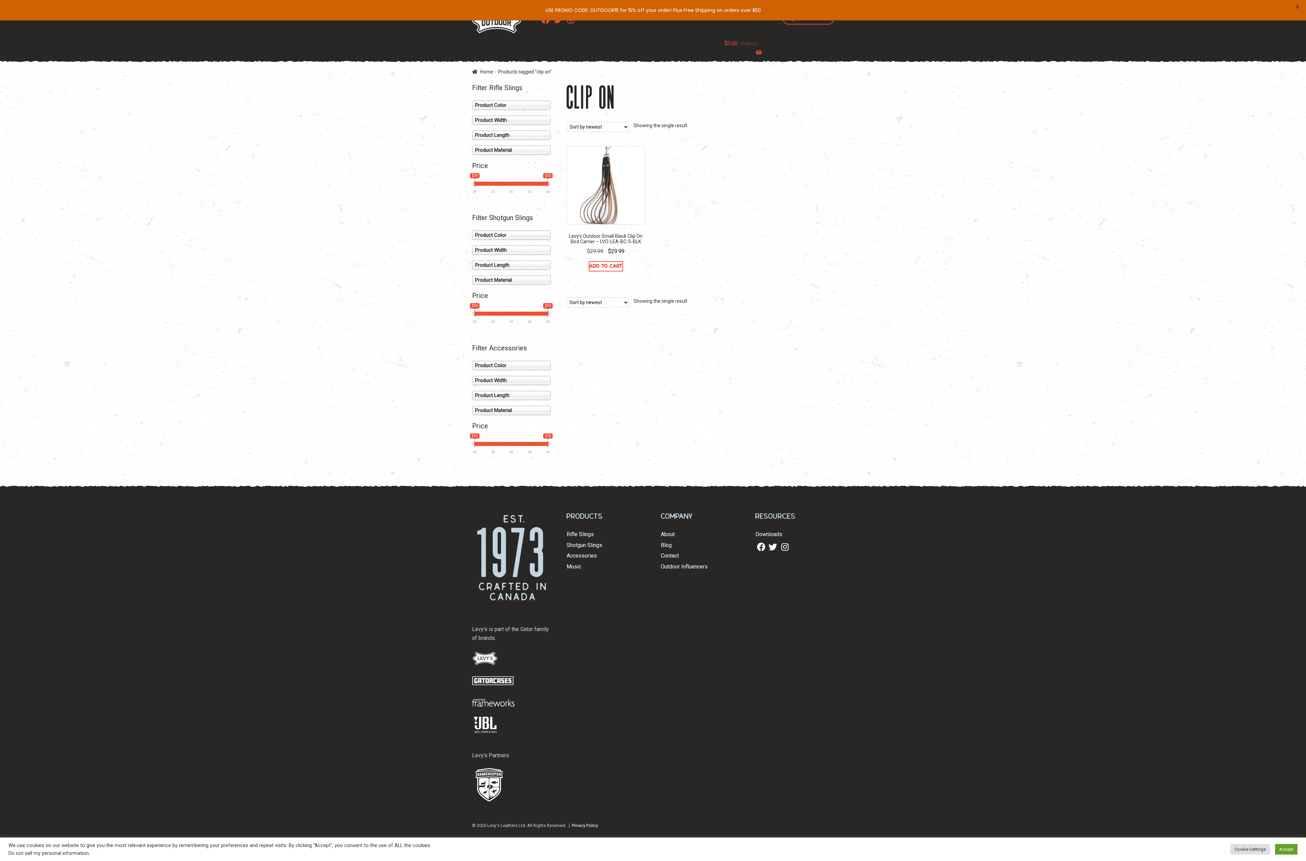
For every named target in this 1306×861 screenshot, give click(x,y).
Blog (666, 545)
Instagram (785, 547)
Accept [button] (1286, 849)
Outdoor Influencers (684, 566)
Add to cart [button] (605, 266)
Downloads (768, 534)
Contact (670, 555)
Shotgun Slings (584, 545)
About (668, 534)
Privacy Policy (585, 825)
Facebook (760, 547)
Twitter (772, 547)
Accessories (582, 555)
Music (574, 566)
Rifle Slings (580, 534)
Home (486, 71)
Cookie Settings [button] (1250, 849)
